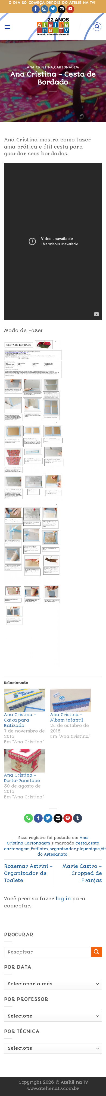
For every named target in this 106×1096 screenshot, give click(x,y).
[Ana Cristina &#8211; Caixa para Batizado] (24, 700)
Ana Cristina (40, 67)
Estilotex (39, 849)
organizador (62, 849)
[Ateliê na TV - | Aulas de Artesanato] (53, 26)
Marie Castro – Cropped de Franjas (82, 873)
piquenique (88, 849)
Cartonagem (66, 67)
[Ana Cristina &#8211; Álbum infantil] (70, 700)
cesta (81, 843)
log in (63, 898)
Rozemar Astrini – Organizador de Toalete (28, 873)
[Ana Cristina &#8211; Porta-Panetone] (24, 761)
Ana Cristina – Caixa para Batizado (20, 720)
